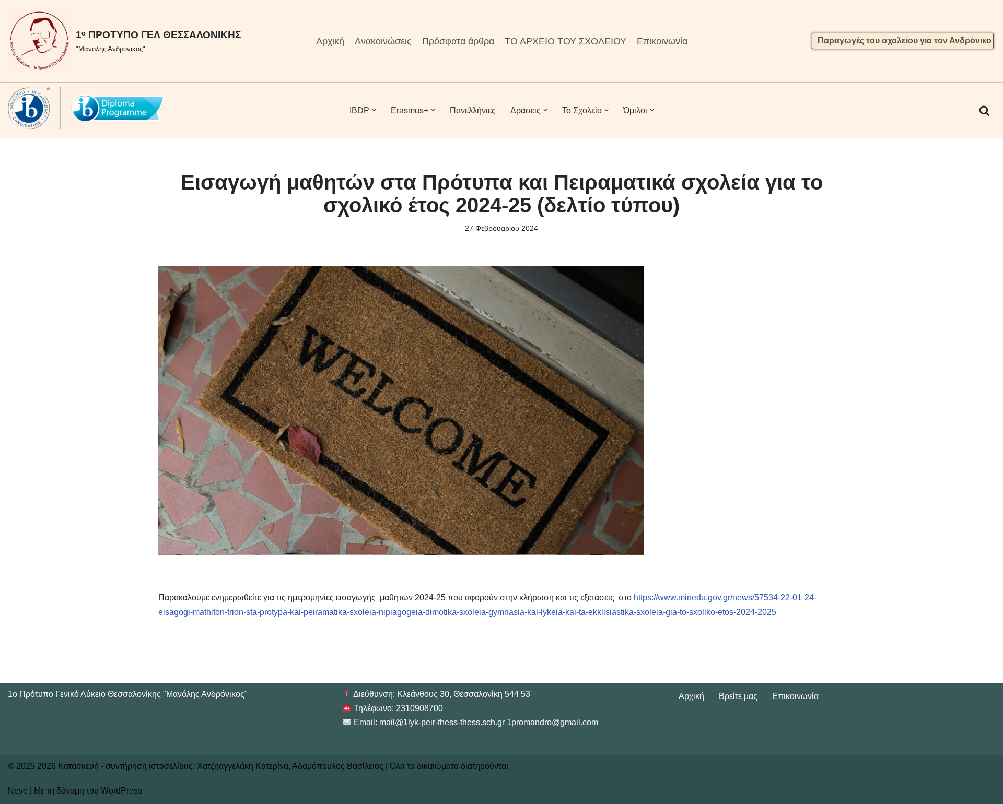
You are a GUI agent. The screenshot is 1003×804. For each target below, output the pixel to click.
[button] (374, 110)
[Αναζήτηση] (984, 110)
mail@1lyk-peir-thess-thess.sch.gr (442, 722)
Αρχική (330, 41)
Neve (18, 790)
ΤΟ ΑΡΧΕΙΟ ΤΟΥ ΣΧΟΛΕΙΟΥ (565, 41)
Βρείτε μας (738, 696)
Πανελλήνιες (473, 110)
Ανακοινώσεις (383, 41)
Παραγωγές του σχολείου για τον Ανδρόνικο (905, 40)
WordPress (121, 790)
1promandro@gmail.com (552, 722)
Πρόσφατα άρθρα (458, 41)
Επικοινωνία (662, 41)
